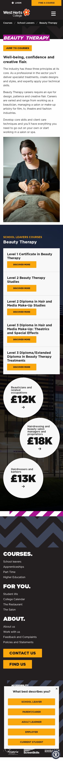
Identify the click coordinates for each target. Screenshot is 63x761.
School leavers (12, 561)
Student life (10, 594)
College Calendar (14, 599)
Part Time (9, 572)
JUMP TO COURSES (17, 48)
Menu (54, 13)
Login (18, 3)
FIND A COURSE (46, 3)
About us (9, 626)
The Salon (9, 609)
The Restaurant (12, 604)
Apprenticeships (13, 566)
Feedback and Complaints (20, 637)
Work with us (11, 631)
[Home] (16, 13)
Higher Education (14, 577)
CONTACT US (22, 653)
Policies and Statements (18, 642)
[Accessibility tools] (55, 754)
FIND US (17, 664)
